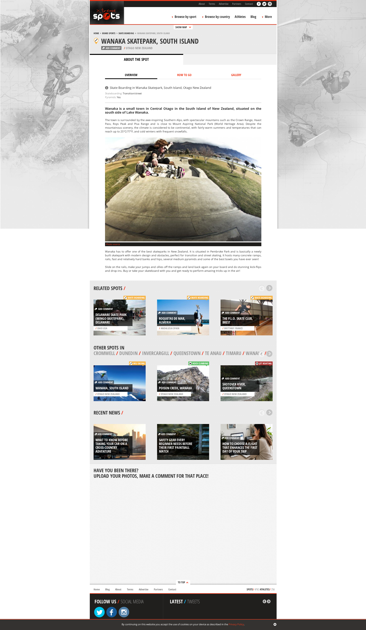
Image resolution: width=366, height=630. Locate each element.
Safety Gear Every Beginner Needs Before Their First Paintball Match (175, 446)
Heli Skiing (139, 363)
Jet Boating (265, 363)
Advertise (223, 4)
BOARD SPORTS (108, 33)
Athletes (240, 16)
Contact (249, 4)
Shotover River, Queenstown (234, 386)
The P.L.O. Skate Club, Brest (237, 320)
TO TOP (181, 582)
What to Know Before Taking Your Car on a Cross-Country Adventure (112, 446)
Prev (261, 288)
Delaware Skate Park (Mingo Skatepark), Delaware (111, 318)
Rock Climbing (200, 363)
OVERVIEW (131, 75)
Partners (236, 4)
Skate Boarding (126, 33)
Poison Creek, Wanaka (175, 388)
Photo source (113, 244)
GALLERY (236, 75)
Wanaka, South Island (112, 388)
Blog (253, 16)
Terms (212, 4)
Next (269, 288)
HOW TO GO (184, 75)
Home (96, 33)
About (202, 4)
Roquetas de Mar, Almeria (172, 320)
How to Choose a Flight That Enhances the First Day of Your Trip (239, 447)
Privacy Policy (236, 624)
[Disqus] (183, 532)
